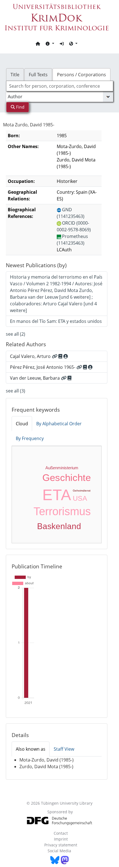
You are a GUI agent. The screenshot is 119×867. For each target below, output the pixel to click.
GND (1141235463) (70, 213)
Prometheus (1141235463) (72, 239)
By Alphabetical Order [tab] (59, 424)
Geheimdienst (81, 490)
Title (15, 75)
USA (80, 498)
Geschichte (66, 477)
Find (19, 107)
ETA (56, 495)
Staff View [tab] (64, 749)
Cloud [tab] (22, 424)
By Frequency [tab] (30, 438)
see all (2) (15, 334)
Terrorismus (62, 511)
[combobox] (59, 86)
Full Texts (38, 75)
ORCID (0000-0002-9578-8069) (74, 226)
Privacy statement (60, 845)
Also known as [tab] (30, 749)
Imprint (61, 839)
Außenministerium (61, 467)
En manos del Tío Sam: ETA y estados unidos (56, 321)
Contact (61, 833)
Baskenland (59, 526)
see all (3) (15, 391)
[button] (50, 43)
